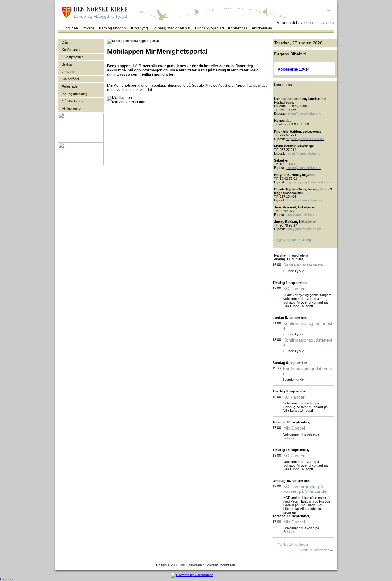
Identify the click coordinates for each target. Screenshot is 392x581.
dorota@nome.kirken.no (304, 200)
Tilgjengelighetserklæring (292, 240)
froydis (291, 182)
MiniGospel (294, 428)
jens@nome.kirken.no (302, 214)
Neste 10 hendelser (314, 550)
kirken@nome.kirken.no (303, 113)
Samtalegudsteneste (303, 265)
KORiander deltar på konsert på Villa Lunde (304, 489)
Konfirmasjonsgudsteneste (307, 326)
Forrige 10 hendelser (292, 544)
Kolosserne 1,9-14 (294, 69)
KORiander (294, 288)
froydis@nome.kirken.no (314, 182)
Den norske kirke (319, 22)
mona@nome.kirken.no (303, 153)
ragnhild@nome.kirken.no (305, 139)
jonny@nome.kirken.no (304, 229)
